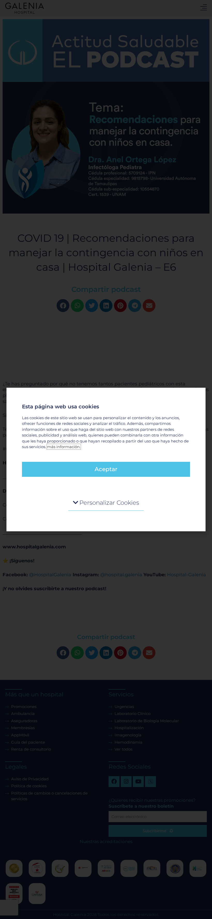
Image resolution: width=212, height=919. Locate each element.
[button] (106, 503)
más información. (63, 446)
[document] (106, 459)
